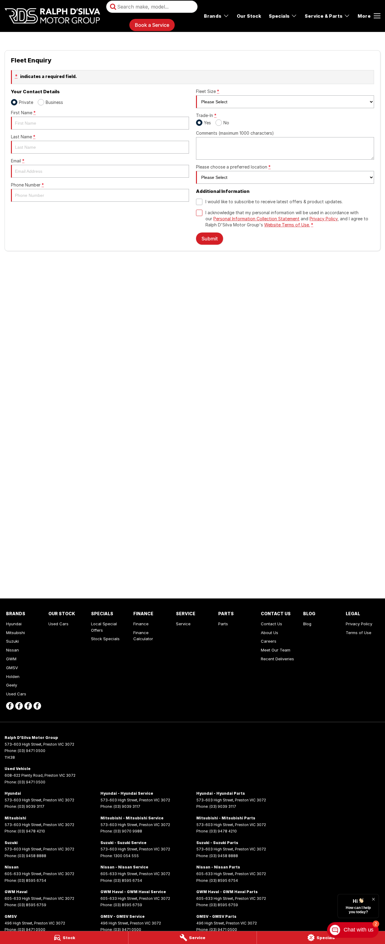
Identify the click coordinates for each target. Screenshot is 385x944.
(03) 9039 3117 (31, 806)
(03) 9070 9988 (128, 831)
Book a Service (152, 25)
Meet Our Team (275, 650)
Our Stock (249, 16)
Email (17, 160)
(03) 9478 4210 (31, 831)
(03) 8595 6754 (32, 880)
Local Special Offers (104, 627)
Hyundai (14, 623)
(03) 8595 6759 (32, 905)
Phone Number (27, 184)
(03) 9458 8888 (32, 856)
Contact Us (271, 623)
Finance (141, 623)
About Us (269, 632)
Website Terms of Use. (287, 224)
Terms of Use (358, 632)
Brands (212, 16)
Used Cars (16, 693)
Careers (268, 641)
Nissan (12, 650)
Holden (12, 676)
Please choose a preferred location (233, 166)
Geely (11, 685)
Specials (279, 16)
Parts (223, 623)
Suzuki (12, 641)
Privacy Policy (324, 218)
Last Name (23, 136)
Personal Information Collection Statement (256, 218)
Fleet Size (207, 91)
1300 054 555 (126, 856)
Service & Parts (323, 16)
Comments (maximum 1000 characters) (235, 133)
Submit (209, 239)
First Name (23, 112)
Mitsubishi (15, 632)
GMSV (12, 667)
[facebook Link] (10, 706)
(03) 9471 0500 (31, 750)
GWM (11, 658)
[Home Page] (52, 15)
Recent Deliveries (277, 658)
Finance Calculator (143, 635)
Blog (307, 623)
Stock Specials (105, 638)
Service (183, 623)
